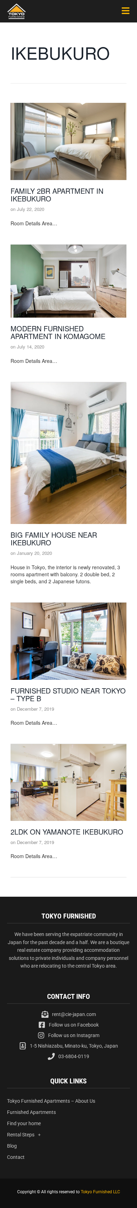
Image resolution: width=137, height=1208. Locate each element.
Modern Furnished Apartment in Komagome (58, 332)
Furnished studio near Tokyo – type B (68, 694)
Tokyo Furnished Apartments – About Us (51, 1101)
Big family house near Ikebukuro (54, 538)
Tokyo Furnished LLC (100, 1191)
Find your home (24, 1123)
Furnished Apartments (31, 1112)
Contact (16, 1157)
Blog (12, 1146)
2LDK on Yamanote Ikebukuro (67, 832)
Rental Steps (20, 1134)
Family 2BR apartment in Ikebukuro (57, 195)
